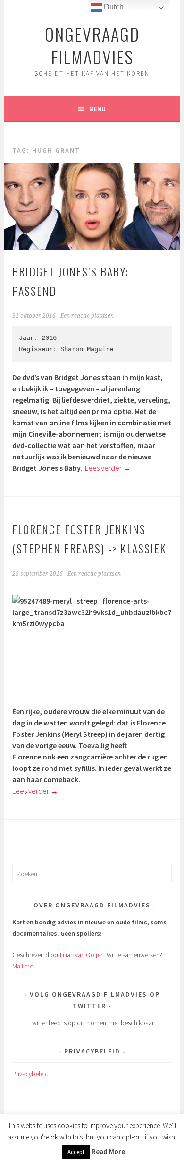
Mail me (22, 966)
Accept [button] (75, 1152)
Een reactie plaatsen (87, 315)
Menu (97, 108)
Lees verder (108, 468)
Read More (108, 1151)
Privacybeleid (30, 1074)
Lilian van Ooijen (82, 954)
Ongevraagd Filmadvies (92, 45)
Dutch (113, 7)
